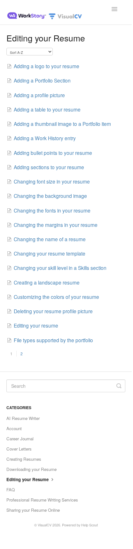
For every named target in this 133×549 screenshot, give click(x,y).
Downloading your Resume (31, 469)
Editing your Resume (28, 479)
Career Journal (20, 439)
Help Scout (89, 525)
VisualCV (44, 525)
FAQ (10, 490)
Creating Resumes (23, 459)
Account (14, 428)
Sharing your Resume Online (33, 510)
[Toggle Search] (118, 385)
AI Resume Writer (23, 418)
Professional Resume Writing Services (42, 500)
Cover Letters (19, 449)
